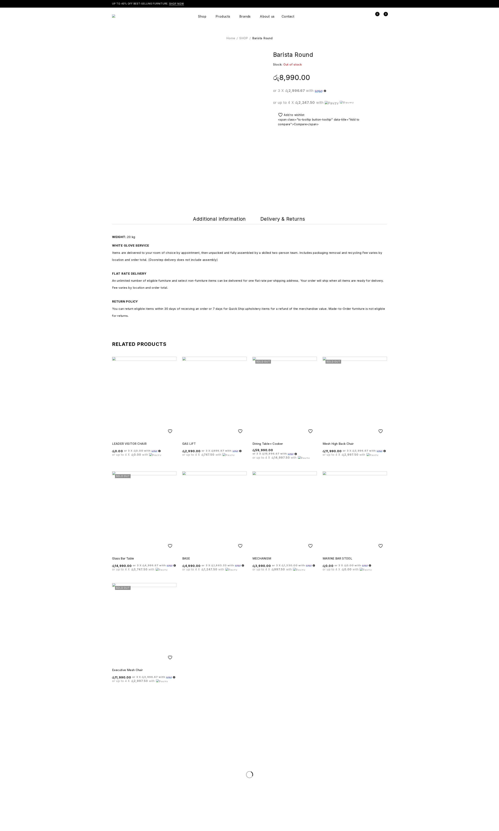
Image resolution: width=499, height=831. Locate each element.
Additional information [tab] (219, 219)
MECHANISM (261, 558)
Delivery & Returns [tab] (282, 219)
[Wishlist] (289, 114)
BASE (186, 558)
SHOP (243, 38)
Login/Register (366, 16)
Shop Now (176, 3)
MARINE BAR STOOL (337, 558)
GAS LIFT (189, 444)
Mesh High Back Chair (338, 444)
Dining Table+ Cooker (267, 444)
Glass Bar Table (123, 558)
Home (230, 38)
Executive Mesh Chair (127, 670)
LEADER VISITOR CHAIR (129, 444)
